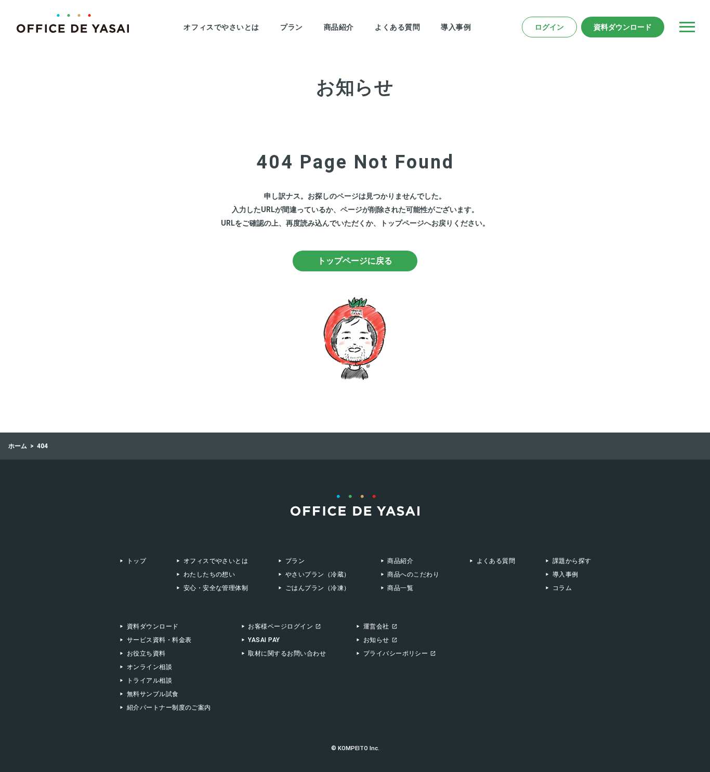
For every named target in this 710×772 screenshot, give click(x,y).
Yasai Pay (264, 640)
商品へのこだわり (413, 574)
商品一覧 (400, 588)
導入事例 (456, 27)
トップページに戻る (355, 261)
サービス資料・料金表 (159, 640)
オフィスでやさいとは (221, 27)
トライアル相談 (149, 680)
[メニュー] (687, 27)
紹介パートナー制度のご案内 (169, 707)
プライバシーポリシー (395, 653)
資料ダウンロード (623, 27)
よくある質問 (397, 27)
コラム (562, 588)
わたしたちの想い (209, 574)
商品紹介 (339, 27)
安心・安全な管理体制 (215, 588)
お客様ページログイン (280, 626)
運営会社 (376, 626)
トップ (136, 561)
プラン (291, 27)
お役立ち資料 (146, 653)
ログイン (549, 27)
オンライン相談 (149, 667)
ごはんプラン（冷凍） (317, 588)
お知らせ (376, 640)
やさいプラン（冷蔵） (317, 574)
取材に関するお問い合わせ (287, 653)
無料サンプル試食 (153, 694)
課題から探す (572, 561)
